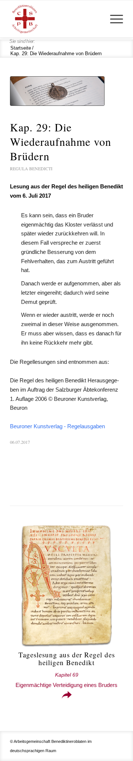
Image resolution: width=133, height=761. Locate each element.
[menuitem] (113, 19)
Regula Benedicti (31, 168)
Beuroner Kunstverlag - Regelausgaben (57, 426)
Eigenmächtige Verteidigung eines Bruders (66, 680)
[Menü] (113, 19)
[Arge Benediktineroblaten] (55, 19)
